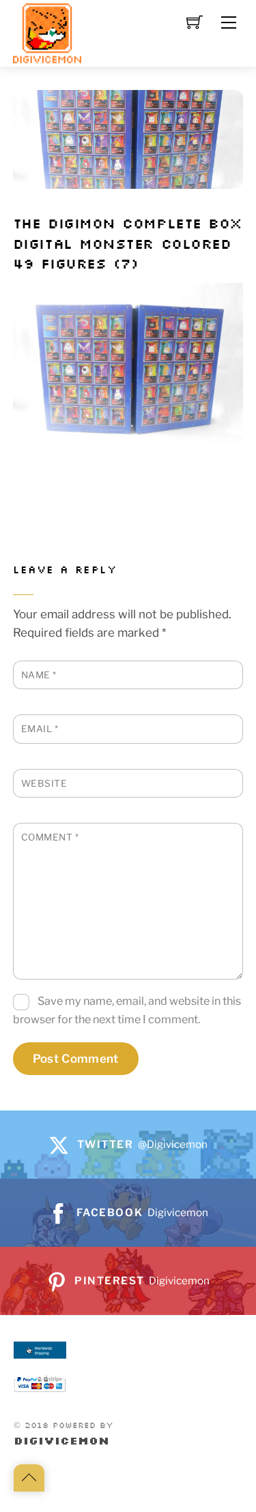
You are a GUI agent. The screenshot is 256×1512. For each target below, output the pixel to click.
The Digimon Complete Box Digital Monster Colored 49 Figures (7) (127, 244)
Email (40, 728)
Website (44, 783)
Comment (50, 837)
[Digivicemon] (47, 34)
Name (39, 674)
